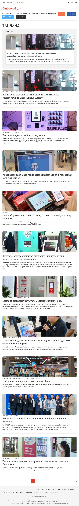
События (27, 14)
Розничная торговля (25, 378)
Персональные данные (52, 489)
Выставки (14, 415)
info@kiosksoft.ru (68, 489)
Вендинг (5, 91)
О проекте (74, 2)
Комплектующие (39, 14)
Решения (52, 14)
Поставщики (16, 14)
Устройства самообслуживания (23, 91)
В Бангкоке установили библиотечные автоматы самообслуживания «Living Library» (31, 54)
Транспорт (17, 172)
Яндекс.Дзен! (19, 3)
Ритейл (5, 212)
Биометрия (6, 172)
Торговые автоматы (10, 132)
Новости (5, 14)
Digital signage (8, 378)
